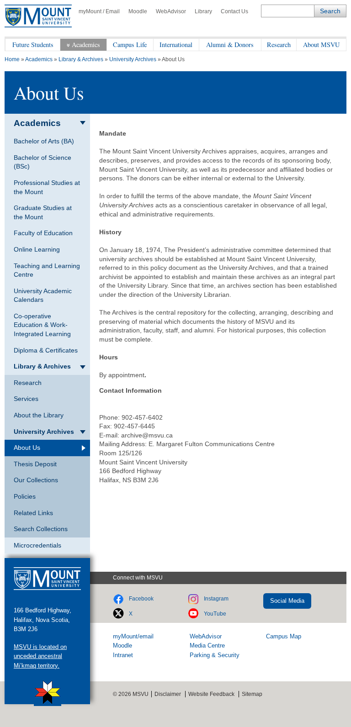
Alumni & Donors (230, 44)
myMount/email (133, 636)
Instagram (216, 598)
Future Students (32, 44)
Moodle (137, 11)
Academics (86, 44)
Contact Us (234, 11)
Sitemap (252, 694)
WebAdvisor (171, 11)
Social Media (287, 600)
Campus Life (130, 44)
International (176, 44)
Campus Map (283, 636)
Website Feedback (211, 694)
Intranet (123, 655)
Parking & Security (214, 655)
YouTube (215, 614)
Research (279, 44)
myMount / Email (99, 11)
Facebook (141, 598)
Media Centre (207, 645)
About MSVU (321, 44)
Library (203, 11)
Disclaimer (167, 694)
